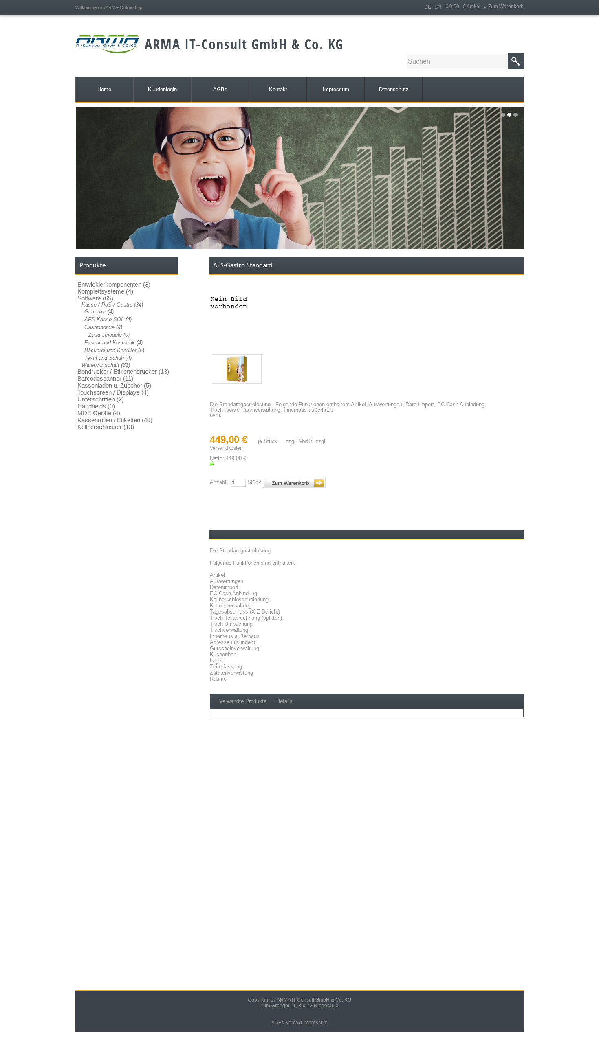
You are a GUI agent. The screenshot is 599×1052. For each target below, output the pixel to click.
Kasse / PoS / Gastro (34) (112, 305)
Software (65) (95, 298)
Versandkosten (226, 448)
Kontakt (293, 1023)
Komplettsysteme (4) (105, 291)
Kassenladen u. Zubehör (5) (114, 385)
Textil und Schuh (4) (108, 358)
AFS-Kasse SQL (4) (108, 319)
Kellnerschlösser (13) (105, 426)
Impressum (315, 1023)
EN (437, 7)
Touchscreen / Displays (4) (113, 392)
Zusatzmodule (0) (109, 335)
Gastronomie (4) (103, 327)
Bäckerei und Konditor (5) (114, 350)
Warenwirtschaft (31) (105, 365)
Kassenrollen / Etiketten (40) (114, 419)
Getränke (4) (99, 312)
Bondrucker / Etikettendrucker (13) (123, 371)
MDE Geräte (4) (98, 413)
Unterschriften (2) (100, 399)
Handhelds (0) (96, 406)
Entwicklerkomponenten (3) (113, 284)
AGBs (277, 1023)
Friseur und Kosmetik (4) (113, 343)
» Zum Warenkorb (504, 6)
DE (427, 7)
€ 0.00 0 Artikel (464, 6)
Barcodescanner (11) (105, 378)
